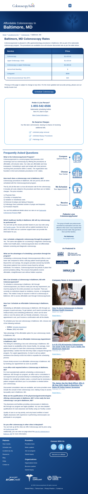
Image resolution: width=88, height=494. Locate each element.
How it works (6, 444)
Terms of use (39, 488)
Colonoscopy (25, 35)
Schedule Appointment (19, 327)
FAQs (4, 461)
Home (4, 35)
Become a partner (30, 466)
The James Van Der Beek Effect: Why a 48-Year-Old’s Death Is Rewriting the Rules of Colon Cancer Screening (68, 385)
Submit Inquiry (29, 454)
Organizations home (31, 463)
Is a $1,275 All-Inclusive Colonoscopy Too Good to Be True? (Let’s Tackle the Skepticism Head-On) (68, 347)
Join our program (30, 451)
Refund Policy (29, 488)
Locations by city (8, 451)
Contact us (6, 464)
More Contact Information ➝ (40, 115)
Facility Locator (10, 227)
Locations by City (13, 35)
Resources (6, 454)
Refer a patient (29, 447)
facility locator (10, 429)
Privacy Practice (50, 488)
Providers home (30, 444)
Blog (4, 457)
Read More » (56, 316)
